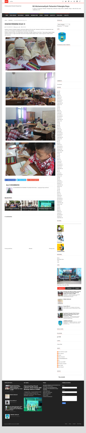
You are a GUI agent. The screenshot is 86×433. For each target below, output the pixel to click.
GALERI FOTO (52, 15)
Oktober (58, 101)
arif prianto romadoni (62, 363)
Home (7, 15)
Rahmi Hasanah (61, 356)
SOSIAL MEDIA (59, 15)
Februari (58, 97)
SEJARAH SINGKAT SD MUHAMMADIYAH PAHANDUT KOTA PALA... (51, 386)
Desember (59, 100)
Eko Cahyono (61, 353)
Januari (58, 98)
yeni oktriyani (61, 367)
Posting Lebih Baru (8, 248)
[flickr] (71, 1)
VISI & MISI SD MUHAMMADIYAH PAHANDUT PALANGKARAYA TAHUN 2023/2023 (50, 388)
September (59, 103)
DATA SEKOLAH (20, 15)
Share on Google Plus (34, 179)
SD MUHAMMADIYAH (62, 358)
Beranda (30, 248)
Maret (58, 95)
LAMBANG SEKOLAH (14, 414)
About (70, 423)
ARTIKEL (41, 15)
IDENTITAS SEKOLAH (47, 392)
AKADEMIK (27, 15)
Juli (57, 106)
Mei (58, 92)
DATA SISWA (45, 395)
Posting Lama (51, 248)
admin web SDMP (61, 361)
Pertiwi (59, 355)
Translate (66, 26)
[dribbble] (74, 1)
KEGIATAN (46, 15)
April (58, 94)
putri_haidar (60, 365)
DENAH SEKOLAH (13, 394)
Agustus (58, 104)
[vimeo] (68, 1)
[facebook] (63, 1)
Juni (58, 91)
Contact (74, 423)
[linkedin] (77, 1)
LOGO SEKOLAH (46, 391)
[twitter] (65, 1)
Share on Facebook (11, 179)
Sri (59, 360)
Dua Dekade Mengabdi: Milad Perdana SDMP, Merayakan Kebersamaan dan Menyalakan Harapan (16, 408)
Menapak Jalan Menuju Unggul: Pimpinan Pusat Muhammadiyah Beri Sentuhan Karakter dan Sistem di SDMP (16, 387)
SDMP (9, 423)
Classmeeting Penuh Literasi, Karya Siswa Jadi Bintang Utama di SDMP (32, 387)
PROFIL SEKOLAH (13, 15)
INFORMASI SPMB (34, 15)
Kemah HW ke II (13, 400)
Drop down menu (60, 259)
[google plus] (80, 1)
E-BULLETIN (66, 15)
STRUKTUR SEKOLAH (47, 396)
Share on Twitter (22, 179)
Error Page (79, 423)
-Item (58, 260)
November (59, 116)
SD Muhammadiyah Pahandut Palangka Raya (50, 6)
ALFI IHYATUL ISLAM (62, 351)
